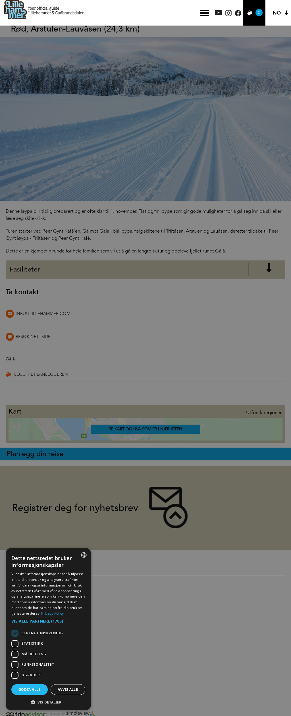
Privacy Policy (52, 613)
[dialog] (48, 629)
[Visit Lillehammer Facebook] (238, 15)
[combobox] (84, 555)
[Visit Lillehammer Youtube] (218, 14)
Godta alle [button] (29, 689)
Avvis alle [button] (68, 689)
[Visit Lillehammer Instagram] (228, 15)
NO (277, 13)
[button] (48, 621)
